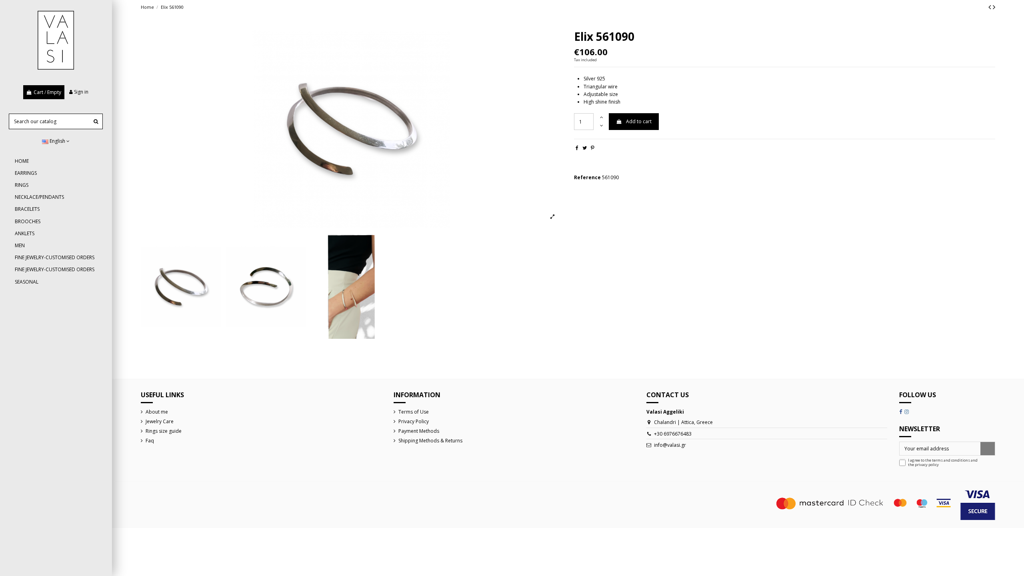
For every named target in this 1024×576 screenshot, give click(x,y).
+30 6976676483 (673, 433)
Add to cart (639, 121)
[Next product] (994, 7)
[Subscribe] (987, 448)
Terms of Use (413, 411)
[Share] (577, 147)
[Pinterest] (592, 147)
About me (157, 411)
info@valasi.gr (670, 445)
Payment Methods (418, 431)
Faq (150, 440)
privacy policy (927, 464)
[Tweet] (584, 147)
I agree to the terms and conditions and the (943, 462)
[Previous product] (990, 7)
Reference (587, 177)
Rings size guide (164, 431)
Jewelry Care (160, 421)
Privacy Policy (413, 421)
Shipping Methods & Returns (430, 440)
